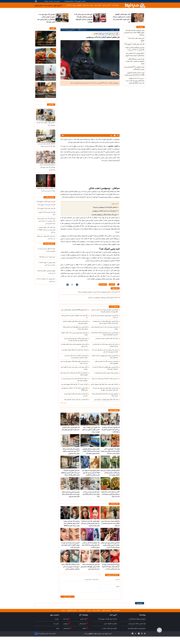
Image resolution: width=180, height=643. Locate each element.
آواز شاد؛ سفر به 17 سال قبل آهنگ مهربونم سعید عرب (74, 384)
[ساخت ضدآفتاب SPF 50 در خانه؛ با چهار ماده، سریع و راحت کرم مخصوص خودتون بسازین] (70, 556)
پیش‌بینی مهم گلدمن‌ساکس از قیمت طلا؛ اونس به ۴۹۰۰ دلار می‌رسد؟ (134, 49)
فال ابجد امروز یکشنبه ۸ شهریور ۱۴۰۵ (45, 201)
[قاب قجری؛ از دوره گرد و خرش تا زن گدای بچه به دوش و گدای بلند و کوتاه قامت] (110, 419)
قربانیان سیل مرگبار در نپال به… (109, 628)
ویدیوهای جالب (114, 307)
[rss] (144, 633)
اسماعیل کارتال (103, 284)
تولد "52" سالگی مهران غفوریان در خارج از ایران (106, 400)
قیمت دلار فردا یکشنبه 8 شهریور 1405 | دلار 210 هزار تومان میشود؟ (134, 74)
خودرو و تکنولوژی (72, 610)
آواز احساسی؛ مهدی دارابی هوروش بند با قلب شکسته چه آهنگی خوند (105, 357)
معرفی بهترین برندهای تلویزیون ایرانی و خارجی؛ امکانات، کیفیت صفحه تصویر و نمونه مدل (90, 451)
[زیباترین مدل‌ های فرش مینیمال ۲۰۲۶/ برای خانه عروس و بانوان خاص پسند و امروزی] (70, 440)
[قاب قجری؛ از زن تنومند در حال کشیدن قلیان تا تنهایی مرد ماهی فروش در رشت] (89, 419)
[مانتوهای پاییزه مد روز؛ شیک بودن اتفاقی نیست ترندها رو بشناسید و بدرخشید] (110, 512)
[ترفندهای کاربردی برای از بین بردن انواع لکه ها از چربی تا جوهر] (45, 136)
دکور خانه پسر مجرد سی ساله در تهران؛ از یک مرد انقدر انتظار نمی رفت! (91, 494)
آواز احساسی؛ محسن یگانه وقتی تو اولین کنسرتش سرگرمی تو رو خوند (75, 322)
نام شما (118, 579)
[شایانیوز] (135, 5)
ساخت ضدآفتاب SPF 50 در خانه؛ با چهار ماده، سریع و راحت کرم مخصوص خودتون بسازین (70, 566)
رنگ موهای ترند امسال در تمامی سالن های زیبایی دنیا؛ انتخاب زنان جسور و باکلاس (90, 545)
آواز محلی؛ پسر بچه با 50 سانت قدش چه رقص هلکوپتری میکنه (106, 362)
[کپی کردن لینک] (117, 135)
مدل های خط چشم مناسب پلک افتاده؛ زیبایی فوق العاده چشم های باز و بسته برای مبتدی (90, 566)
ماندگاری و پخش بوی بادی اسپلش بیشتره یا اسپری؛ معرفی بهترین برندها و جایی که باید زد (110, 545)
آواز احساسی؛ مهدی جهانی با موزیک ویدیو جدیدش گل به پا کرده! (104, 317)
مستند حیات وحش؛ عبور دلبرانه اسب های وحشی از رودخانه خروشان (105, 345)
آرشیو (57, 628)
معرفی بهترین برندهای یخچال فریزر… (136, 628)
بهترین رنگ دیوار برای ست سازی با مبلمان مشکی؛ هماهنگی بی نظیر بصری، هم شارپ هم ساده (46, 18)
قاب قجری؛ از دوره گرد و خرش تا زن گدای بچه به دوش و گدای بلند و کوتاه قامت (110, 429)
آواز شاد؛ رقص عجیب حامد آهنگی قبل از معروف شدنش (104, 384)
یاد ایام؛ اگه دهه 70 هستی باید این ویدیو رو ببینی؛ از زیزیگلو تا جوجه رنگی (74, 380)
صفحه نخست (115, 5)
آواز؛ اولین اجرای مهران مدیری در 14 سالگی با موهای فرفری (74, 334)
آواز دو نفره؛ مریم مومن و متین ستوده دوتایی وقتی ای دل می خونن (74, 345)
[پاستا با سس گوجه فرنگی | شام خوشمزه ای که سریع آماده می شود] (45, 56)
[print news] (111, 135)
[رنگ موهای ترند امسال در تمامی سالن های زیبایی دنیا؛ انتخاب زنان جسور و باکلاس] (89, 534)
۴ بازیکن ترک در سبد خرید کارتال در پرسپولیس (104, 211)
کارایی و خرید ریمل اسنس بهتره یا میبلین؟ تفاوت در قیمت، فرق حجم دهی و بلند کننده (70, 545)
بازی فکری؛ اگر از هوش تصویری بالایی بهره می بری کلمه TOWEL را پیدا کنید (46, 229)
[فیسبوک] (68, 285)
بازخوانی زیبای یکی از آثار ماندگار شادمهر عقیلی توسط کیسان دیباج (105, 395)
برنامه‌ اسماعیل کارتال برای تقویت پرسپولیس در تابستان (103, 298)
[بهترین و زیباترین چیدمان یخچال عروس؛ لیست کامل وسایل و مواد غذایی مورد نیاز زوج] (70, 483)
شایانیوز (91, 634)
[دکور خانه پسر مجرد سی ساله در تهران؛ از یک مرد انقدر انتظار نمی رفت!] (89, 483)
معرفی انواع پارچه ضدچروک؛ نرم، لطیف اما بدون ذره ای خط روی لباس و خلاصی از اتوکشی (90, 472)
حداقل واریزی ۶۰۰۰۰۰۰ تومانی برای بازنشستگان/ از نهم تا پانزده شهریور (134, 54)
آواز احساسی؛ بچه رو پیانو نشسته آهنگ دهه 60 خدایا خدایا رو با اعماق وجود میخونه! (104, 334)
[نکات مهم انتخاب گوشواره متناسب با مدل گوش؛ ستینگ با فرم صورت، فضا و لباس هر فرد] (137, 17)
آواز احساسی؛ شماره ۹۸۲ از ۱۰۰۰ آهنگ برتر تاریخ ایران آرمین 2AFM (74, 389)
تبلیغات (46, 1)
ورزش (91, 5)
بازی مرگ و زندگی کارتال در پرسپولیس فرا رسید (104, 215)
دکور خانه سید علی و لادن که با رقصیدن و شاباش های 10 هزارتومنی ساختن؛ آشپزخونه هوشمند (83, 18)
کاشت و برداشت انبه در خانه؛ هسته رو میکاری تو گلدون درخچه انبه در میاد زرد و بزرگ (110, 494)
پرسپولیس (112, 284)
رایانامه (118, 586)
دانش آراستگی (82, 624)
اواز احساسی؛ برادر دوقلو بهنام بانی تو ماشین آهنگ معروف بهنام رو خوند (75, 328)
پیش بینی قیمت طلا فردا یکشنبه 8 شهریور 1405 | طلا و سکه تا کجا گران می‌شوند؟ (134, 32)
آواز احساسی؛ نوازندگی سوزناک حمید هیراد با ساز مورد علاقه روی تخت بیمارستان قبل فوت (104, 311)
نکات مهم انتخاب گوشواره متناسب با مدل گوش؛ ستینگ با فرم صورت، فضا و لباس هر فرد (121, 18)
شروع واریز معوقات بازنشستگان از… (137, 619)
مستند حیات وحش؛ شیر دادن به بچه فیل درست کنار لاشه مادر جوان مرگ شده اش (105, 351)
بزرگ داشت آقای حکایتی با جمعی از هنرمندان (106, 339)
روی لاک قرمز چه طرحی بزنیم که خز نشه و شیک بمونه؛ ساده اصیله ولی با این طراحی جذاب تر (111, 566)
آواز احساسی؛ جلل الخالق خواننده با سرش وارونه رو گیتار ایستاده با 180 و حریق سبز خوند (105, 322)
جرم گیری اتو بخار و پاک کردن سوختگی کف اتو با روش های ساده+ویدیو (47, 167)
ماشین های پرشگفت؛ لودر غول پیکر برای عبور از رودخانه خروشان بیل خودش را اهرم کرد (76, 340)
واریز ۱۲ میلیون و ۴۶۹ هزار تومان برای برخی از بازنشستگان (134, 68)
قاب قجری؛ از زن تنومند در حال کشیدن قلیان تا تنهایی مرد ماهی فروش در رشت (90, 429)
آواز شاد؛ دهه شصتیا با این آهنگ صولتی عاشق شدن (75, 350)
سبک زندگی (86, 5)
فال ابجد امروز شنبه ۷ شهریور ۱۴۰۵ (46, 205)
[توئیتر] (72, 285)
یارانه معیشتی (66, 628)
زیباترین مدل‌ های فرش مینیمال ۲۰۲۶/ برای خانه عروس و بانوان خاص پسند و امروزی (71, 451)
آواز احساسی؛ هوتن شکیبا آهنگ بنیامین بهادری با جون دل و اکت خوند (74, 362)
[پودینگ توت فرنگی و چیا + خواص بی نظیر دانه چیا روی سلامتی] (45, 73)
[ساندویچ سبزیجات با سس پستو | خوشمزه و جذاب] (45, 90)
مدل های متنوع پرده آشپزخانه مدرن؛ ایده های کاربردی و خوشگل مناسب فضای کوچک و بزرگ (70, 472)
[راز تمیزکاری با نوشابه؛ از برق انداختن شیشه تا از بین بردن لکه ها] (45, 180)
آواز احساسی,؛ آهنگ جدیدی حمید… (137, 624)
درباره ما (51, 1)
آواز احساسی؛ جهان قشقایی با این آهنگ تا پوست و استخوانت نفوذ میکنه (105, 368)
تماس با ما (57, 1)
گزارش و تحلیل (106, 5)
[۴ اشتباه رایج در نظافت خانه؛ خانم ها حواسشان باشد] (45, 114)
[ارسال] (114, 135)
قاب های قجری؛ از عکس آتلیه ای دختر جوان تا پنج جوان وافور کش (71, 428)
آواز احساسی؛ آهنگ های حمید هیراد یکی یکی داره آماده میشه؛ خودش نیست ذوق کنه (105, 389)
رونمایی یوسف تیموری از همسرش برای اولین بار (106, 373)
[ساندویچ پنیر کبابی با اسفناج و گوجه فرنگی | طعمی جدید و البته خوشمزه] (45, 38)
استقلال (84, 628)
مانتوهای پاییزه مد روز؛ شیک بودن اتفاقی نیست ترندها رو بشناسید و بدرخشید (110, 523)
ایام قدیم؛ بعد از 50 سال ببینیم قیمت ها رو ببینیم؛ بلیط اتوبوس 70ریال (74, 374)
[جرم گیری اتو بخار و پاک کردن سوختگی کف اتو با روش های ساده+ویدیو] (45, 157)
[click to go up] (159, 630)
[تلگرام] (77, 285)
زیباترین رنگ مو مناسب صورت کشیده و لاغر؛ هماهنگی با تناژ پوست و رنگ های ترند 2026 (71, 523)
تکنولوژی (79, 5)
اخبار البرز (69, 5)
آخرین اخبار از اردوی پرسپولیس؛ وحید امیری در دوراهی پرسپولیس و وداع (98, 292)
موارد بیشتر (63, 403)
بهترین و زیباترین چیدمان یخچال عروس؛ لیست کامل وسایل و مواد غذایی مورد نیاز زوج (71, 494)
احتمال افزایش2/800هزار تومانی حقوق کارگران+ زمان (74, 310)
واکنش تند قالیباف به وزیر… (110, 624)
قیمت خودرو (83, 619)
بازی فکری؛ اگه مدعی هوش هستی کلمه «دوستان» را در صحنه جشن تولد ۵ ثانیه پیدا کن (46, 221)
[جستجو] (35, 1)
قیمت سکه (65, 619)
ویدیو (74, 5)
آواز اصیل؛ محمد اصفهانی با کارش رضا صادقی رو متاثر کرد (74, 317)
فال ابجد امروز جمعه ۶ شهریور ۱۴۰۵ (46, 208)
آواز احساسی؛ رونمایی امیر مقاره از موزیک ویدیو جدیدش (76, 395)
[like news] (63, 135)
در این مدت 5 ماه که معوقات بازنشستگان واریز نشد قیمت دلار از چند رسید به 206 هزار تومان (135, 80)
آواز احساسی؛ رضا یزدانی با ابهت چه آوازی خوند (76, 400)
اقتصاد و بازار (97, 5)
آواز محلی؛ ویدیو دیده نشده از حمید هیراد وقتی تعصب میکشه (104, 328)
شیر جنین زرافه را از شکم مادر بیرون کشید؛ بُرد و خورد (105, 379)
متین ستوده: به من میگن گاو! (47, 257)
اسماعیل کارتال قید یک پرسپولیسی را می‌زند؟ (105, 207)
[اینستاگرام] (141, 633)
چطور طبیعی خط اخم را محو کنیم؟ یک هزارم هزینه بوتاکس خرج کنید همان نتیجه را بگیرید (90, 523)
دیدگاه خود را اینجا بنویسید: (91, 579)
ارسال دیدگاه (67, 596)
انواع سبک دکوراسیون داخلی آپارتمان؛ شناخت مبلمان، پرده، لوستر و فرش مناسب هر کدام (110, 451)
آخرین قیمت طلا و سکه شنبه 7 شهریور (136, 39)
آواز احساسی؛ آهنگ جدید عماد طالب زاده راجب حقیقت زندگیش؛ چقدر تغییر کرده (76, 357)
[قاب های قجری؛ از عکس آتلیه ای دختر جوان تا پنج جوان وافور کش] (70, 419)
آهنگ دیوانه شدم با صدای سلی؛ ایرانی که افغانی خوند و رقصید (74, 368)
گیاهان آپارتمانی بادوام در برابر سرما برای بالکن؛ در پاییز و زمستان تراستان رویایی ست (110, 472)
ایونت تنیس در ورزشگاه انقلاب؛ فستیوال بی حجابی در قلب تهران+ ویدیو (135, 61)
